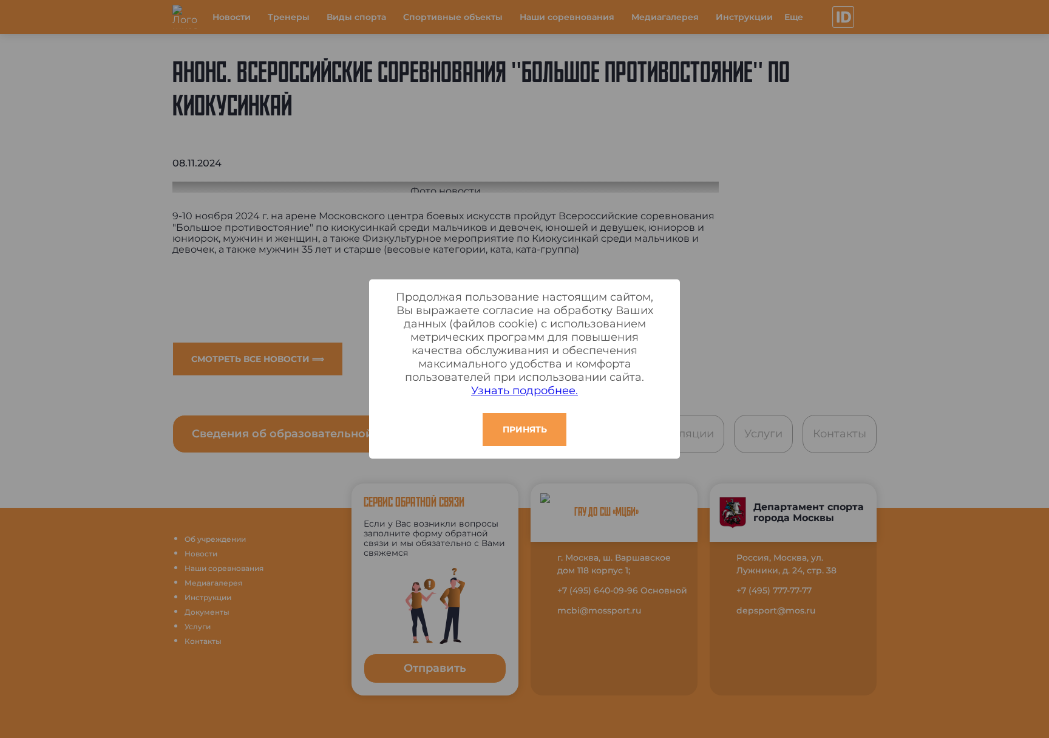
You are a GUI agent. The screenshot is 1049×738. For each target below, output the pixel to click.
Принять (525, 429)
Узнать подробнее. (524, 390)
